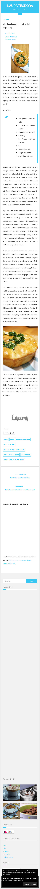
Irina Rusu (6, 851)
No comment (10, 39)
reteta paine (25, 455)
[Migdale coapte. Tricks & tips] (28, 812)
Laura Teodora (20, 6)
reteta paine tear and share (14, 460)
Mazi (4, 845)
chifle (6, 439)
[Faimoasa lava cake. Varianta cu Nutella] (28, 793)
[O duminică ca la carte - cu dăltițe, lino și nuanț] (20, 723)
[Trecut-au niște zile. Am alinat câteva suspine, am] (20, 623)
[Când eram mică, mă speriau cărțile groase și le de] (20, 663)
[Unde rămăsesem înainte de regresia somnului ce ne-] (20, 603)
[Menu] (20, 13)
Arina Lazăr (6, 854)
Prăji (4, 848)
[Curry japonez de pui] (11, 812)
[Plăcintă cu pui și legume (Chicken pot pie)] (11, 793)
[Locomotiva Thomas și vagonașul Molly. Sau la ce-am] (20, 683)
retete (6, 19)
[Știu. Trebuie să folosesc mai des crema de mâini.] (20, 763)
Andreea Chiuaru (8, 857)
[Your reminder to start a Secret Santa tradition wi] (20, 743)
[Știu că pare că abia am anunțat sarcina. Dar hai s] (20, 643)
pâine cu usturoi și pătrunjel (14, 450)
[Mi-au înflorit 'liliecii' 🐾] (20, 703)
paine (12, 439)
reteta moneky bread (11, 455)
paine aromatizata (23, 439)
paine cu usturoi (9, 444)
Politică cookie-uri (18, 880)
